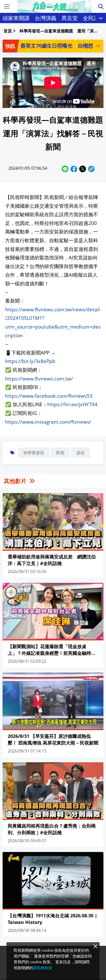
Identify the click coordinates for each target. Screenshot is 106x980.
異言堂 (69, 18)
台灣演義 (45, 18)
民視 (60, 453)
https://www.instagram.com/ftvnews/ (48, 421)
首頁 (8, 31)
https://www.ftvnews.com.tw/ (39, 378)
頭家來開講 (16, 18)
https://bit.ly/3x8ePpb (30, 361)
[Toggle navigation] (6, 6)
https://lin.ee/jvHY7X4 (72, 404)
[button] (98, 46)
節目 (80, 453)
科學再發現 (33, 453)
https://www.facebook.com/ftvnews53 (48, 395)
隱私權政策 (42, 967)
